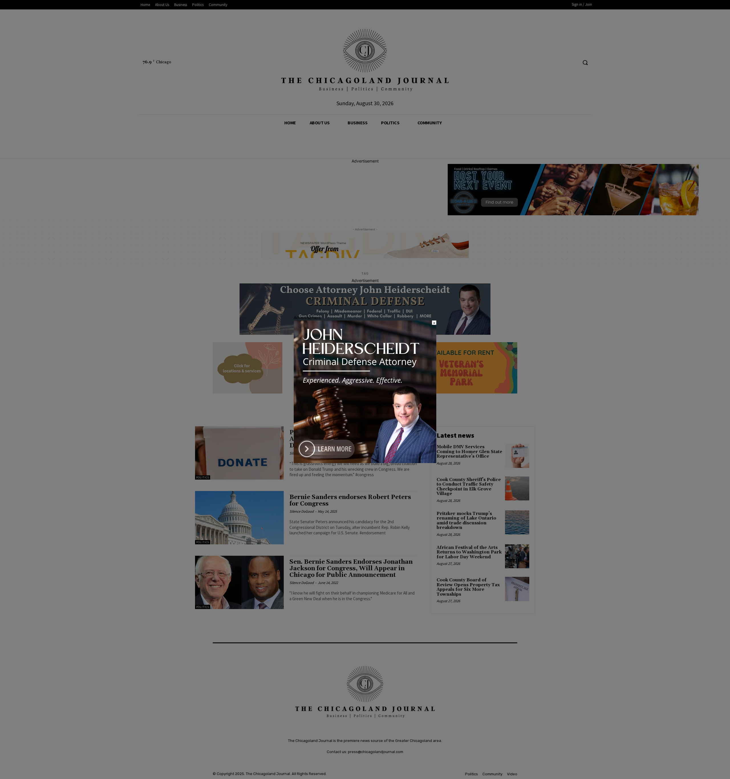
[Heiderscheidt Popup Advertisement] (365, 461)
